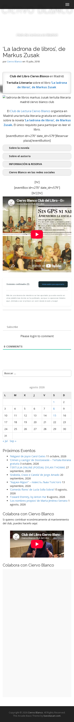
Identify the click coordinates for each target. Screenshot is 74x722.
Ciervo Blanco (37, 9)
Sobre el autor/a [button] (20, 156)
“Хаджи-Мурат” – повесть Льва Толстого (35, 482)
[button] (37, 164)
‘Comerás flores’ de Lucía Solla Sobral (32, 489)
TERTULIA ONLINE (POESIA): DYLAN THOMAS (37, 467)
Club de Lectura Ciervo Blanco (30, 111)
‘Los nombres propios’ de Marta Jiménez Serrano (39, 500)
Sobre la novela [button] (19, 148)
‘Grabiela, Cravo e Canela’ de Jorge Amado (34, 474)
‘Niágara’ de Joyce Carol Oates (27, 456)
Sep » (13, 441)
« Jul (5, 441)
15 (54, 415)
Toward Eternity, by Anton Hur (28, 497)
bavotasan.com (52, 715)
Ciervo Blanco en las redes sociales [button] (32, 172)
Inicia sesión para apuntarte (53, 284)
